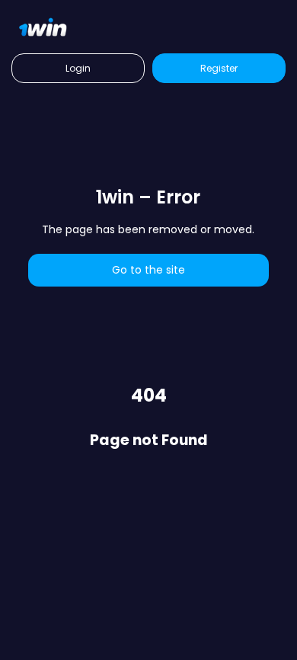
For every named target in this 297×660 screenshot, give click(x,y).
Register (219, 68)
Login (78, 68)
